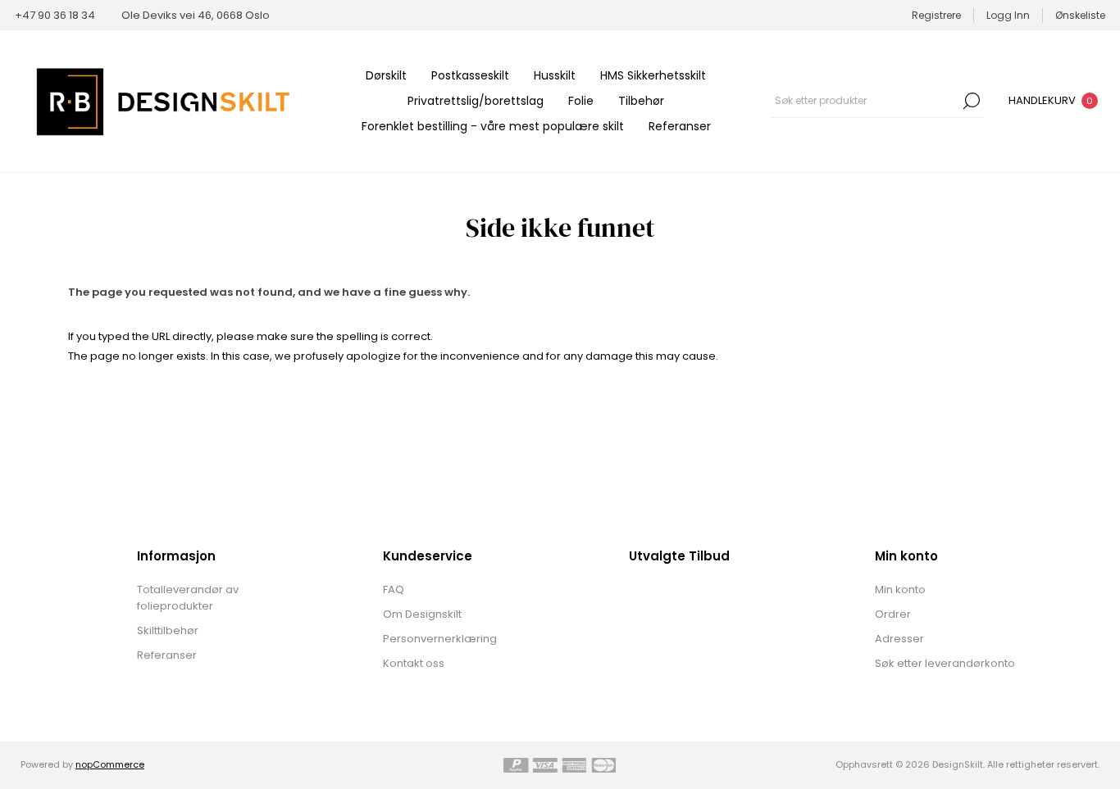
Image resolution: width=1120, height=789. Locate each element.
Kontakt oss (413, 663)
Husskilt (555, 75)
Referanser (680, 126)
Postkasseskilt (470, 75)
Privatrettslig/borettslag (475, 101)
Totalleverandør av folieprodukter (188, 598)
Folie (581, 101)
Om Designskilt (422, 614)
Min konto (900, 589)
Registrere (936, 15)
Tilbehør (641, 101)
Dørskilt (386, 75)
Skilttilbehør (167, 630)
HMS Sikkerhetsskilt (653, 75)
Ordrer (893, 614)
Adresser (899, 638)
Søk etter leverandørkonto (945, 663)
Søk (971, 100)
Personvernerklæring (440, 638)
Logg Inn (1008, 15)
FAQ (393, 589)
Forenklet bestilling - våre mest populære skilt (493, 126)
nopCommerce (109, 764)
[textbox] (865, 100)
